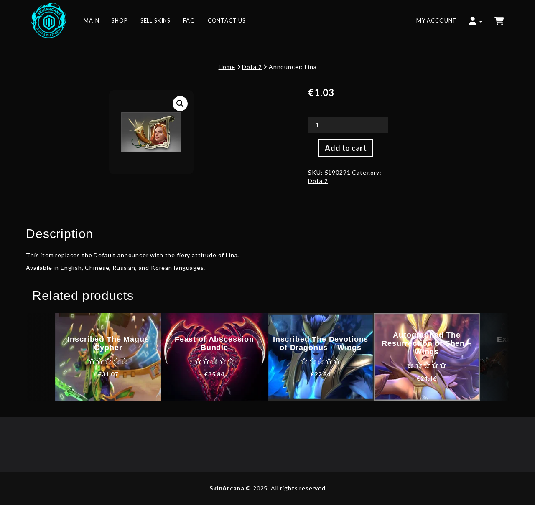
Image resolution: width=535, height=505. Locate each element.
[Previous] (40, 357)
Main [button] (91, 20)
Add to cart (346, 147)
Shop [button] (119, 20)
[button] (475, 16)
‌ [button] (500, 16)
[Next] (494, 357)
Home (227, 66)
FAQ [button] (189, 20)
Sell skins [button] (155, 20)
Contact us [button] (227, 20)
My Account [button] (436, 20)
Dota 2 (252, 66)
